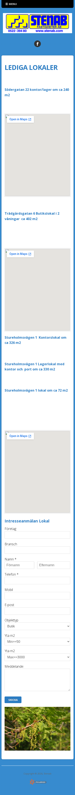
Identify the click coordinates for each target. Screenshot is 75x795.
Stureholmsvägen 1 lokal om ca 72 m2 (36, 390)
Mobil (9, 589)
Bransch (11, 544)
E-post (9, 605)
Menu (13, 4)
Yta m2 (10, 635)
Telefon (12, 574)
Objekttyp (11, 620)
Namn (10, 559)
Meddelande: (14, 666)
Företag (10, 528)
